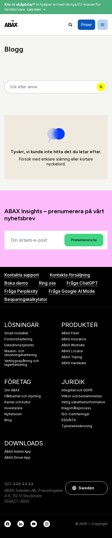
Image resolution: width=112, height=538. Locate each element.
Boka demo (16, 283)
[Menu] (102, 25)
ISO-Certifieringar (75, 414)
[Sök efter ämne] (70, 25)
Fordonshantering (18, 339)
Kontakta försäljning (70, 274)
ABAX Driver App (17, 458)
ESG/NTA (68, 420)
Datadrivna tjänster (19, 345)
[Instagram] (46, 524)
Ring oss (47, 283)
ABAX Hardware (73, 363)
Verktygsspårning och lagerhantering (21, 363)
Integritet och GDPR (76, 390)
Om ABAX (12, 390)
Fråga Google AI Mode (72, 291)
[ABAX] (11, 23)
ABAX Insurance (73, 339)
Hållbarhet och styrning (22, 396)
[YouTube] (33, 524)
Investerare (13, 408)
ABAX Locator (72, 351)
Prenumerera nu (84, 240)
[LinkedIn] (20, 524)
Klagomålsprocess (76, 408)
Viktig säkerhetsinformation (83, 402)
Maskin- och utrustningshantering (20, 353)
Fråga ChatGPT (82, 283)
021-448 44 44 (18, 484)
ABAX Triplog (71, 357)
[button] (101, 488)
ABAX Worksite (73, 345)
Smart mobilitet (16, 333)
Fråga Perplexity (21, 291)
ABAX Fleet (70, 333)
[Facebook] (7, 524)
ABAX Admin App (17, 452)
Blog (8, 420)
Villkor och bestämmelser (81, 396)
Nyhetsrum (13, 414)
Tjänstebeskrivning (76, 426)
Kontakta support (21, 274)
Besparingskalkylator (25, 299)
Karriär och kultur (17, 402)
